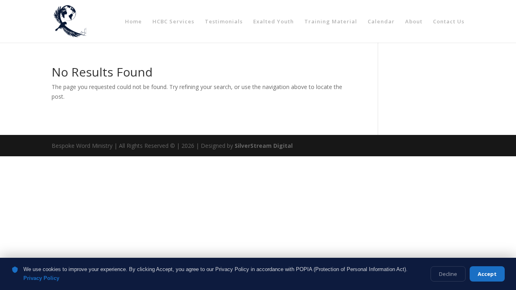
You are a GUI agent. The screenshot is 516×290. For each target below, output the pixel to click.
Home (133, 22)
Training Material (330, 22)
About (413, 22)
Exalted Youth (273, 22)
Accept (487, 274)
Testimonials (224, 22)
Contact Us (448, 22)
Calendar (381, 22)
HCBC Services (173, 22)
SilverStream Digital (264, 145)
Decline (448, 274)
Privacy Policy (41, 278)
